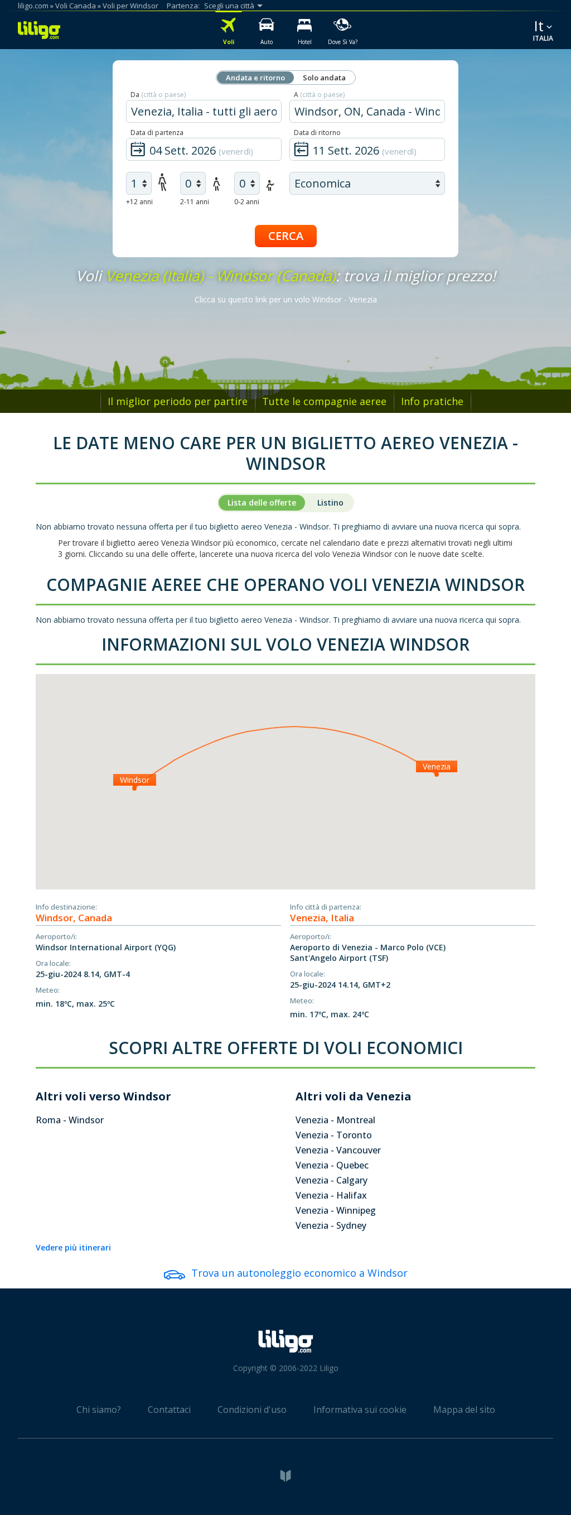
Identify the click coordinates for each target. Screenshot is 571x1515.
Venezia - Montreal (335, 1120)
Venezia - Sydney (331, 1225)
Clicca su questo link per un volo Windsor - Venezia (286, 299)
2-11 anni (194, 201)
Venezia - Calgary (331, 1180)
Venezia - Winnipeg (336, 1210)
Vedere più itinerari (73, 1247)
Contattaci (169, 1409)
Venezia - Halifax (331, 1195)
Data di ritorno (317, 132)
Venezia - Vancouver (338, 1150)
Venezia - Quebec (332, 1165)
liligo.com (33, 6)
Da (158, 94)
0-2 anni (246, 201)
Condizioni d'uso (252, 1409)
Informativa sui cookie (360, 1409)
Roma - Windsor (70, 1120)
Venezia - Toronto (334, 1135)
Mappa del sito (464, 1409)
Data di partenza (156, 132)
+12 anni (139, 201)
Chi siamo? (98, 1409)
